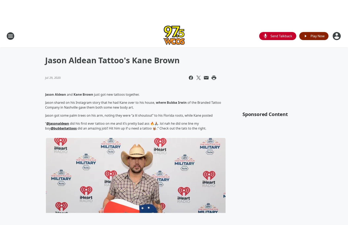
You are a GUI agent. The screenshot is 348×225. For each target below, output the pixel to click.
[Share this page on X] (198, 78)
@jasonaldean (57, 123)
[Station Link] (174, 36)
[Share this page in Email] (206, 78)
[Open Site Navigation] (10, 36)
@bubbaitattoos (64, 128)
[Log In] (337, 36)
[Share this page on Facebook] (191, 78)
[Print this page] (214, 78)
